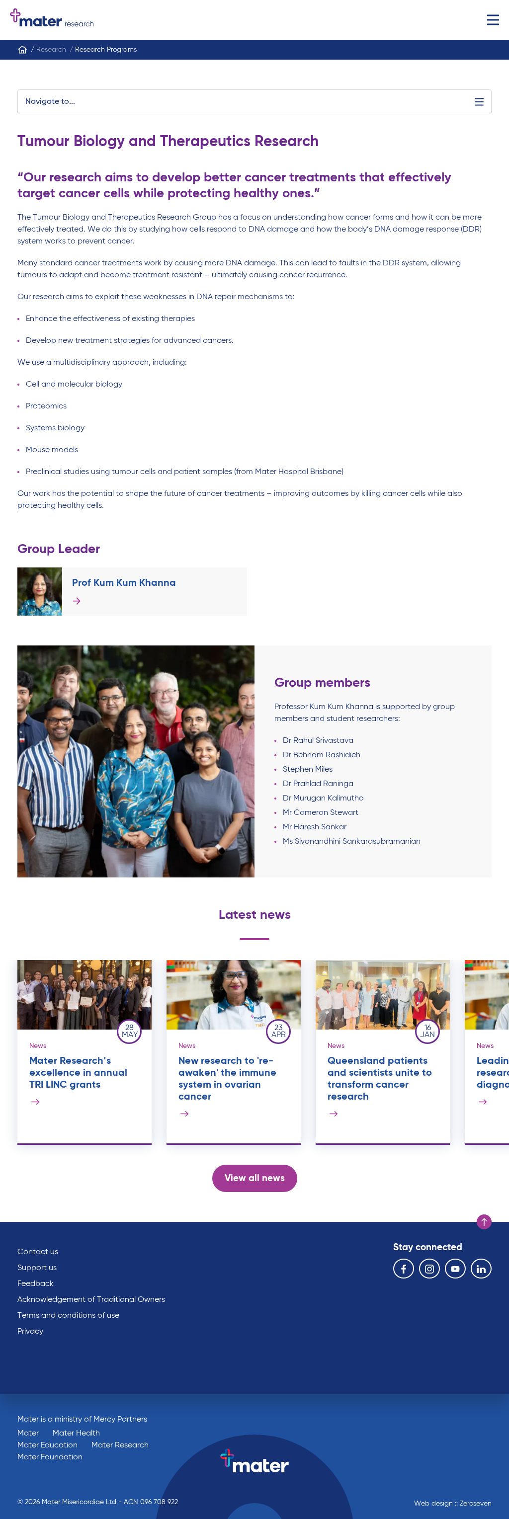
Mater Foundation (50, 1457)
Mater (28, 1434)
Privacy (30, 1332)
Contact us (37, 1252)
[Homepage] (22, 50)
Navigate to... (50, 102)
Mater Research (120, 1445)
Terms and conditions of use (68, 1316)
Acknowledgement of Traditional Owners (91, 1300)
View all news (255, 1178)
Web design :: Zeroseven (453, 1503)
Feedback (35, 1284)
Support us (37, 1268)
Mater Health (76, 1434)
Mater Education (47, 1445)
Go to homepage (51, 19)
